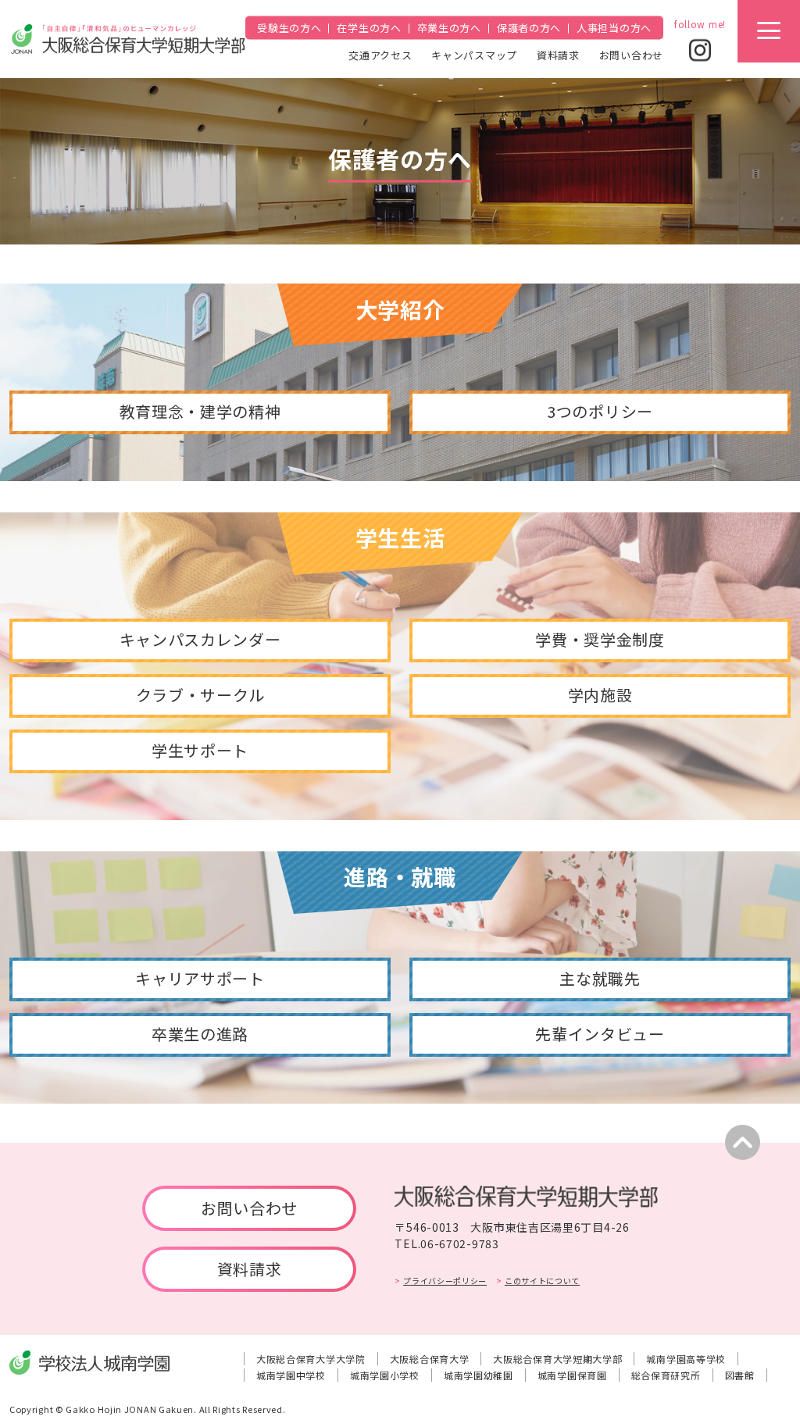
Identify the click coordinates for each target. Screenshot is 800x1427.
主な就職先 (600, 978)
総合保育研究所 (666, 1375)
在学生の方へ (369, 27)
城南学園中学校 (291, 1375)
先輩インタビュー (600, 1033)
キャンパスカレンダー (200, 639)
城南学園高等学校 (686, 1358)
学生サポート (200, 750)
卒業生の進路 (200, 1033)
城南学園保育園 (572, 1375)
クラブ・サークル (200, 694)
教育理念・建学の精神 (200, 411)
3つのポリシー (600, 411)
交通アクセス (380, 54)
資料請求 (558, 54)
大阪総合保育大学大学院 (311, 1358)
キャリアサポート (200, 978)
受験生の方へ (289, 27)
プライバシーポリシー (445, 1280)
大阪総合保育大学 (430, 1358)
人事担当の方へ (614, 27)
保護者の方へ (529, 27)
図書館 (740, 1375)
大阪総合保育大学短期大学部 (557, 1358)
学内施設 (600, 694)
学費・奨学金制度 (600, 639)
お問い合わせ (631, 54)
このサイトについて (542, 1280)
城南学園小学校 (385, 1375)
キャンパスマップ (474, 54)
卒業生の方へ (449, 27)
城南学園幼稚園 (478, 1375)
